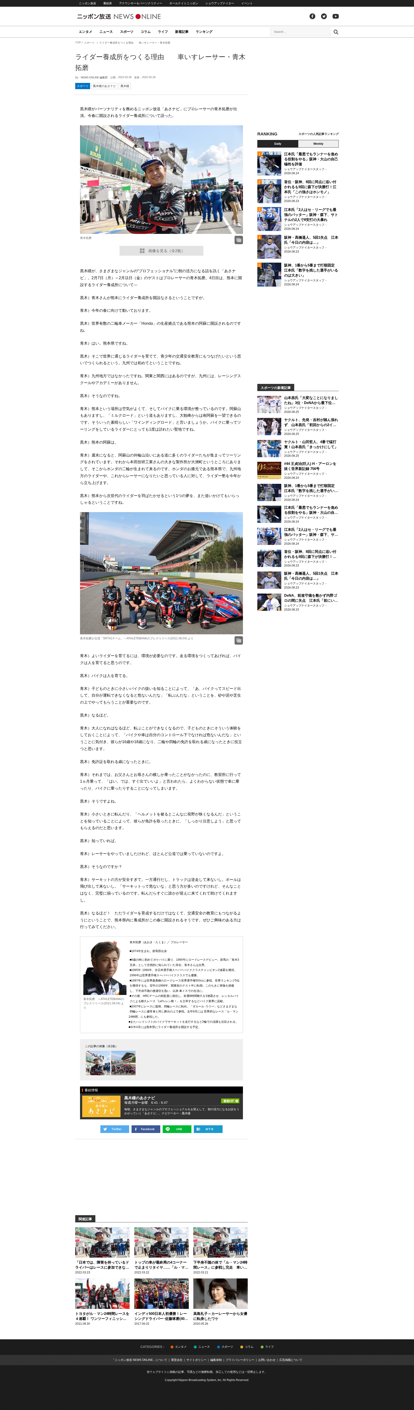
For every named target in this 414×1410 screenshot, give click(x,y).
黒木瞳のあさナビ (104, 86)
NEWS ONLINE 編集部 (94, 77)
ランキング (204, 32)
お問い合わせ (267, 1360)
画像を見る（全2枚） (166, 251)
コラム (146, 32)
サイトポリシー (196, 1360)
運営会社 (177, 1360)
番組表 (107, 3)
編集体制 (216, 1360)
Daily (277, 143)
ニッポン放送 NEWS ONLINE (127, 16)
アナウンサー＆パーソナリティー (140, 3)
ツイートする (114, 1129)
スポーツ (126, 32)
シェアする (146, 1129)
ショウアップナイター (219, 3)
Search (336, 32)
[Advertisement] (298, 85)
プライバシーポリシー (240, 1360)
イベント (247, 3)
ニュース (106, 32)
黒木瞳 (125, 86)
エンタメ (85, 32)
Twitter (324, 16)
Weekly (318, 143)
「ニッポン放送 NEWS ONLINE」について (139, 1360)
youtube (336, 16)
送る (177, 1129)
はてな (208, 1129)
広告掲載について (290, 1360)
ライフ (163, 32)
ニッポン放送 (87, 3)
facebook (312, 16)
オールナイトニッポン (183, 3)
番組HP (230, 1099)
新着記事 (182, 32)
